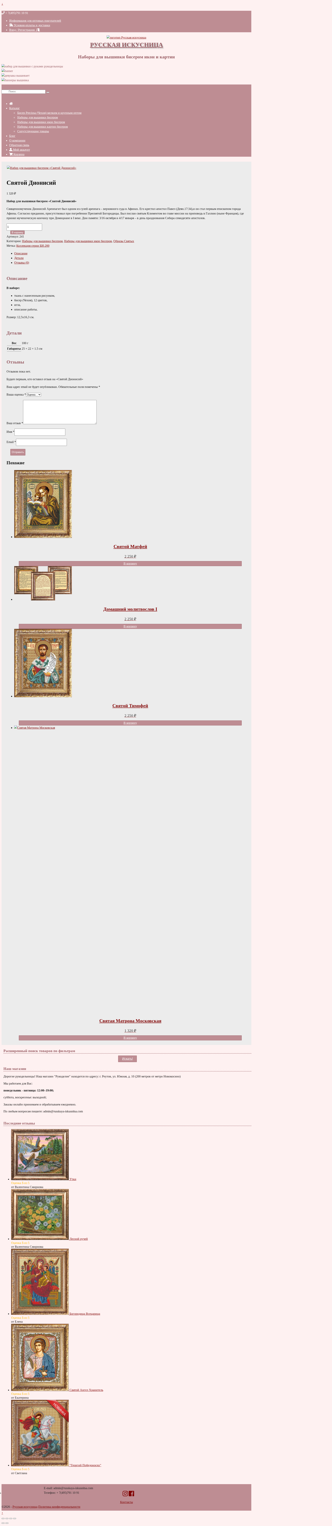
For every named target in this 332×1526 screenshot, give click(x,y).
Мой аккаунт (21, 149)
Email (11, 442)
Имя (10, 431)
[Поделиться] (10, 1518)
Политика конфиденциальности (59, 1506)
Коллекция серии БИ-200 (32, 245)
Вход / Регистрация (22, 29)
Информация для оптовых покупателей (35, 20)
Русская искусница (126, 44)
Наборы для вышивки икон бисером (41, 122)
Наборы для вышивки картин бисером (42, 126)
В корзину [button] (130, 563)
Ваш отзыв (15, 423)
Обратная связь (19, 145)
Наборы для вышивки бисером (37, 117)
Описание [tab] (20, 253)
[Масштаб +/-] (3, 1518)
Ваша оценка (16, 394)
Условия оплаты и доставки (31, 25)
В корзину (17, 232)
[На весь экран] (6, 1518)
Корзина (18, 154)
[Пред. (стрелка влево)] (3, 1523)
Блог (12, 135)
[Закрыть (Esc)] (14, 1518)
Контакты (126, 1502)
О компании (17, 140)
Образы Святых (123, 241)
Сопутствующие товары (33, 131)
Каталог (14, 108)
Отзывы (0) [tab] (21, 262)
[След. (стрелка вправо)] (6, 1523)
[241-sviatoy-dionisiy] (42, 168)
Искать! (127, 1058)
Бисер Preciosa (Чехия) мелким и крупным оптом (49, 112)
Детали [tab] (19, 258)
